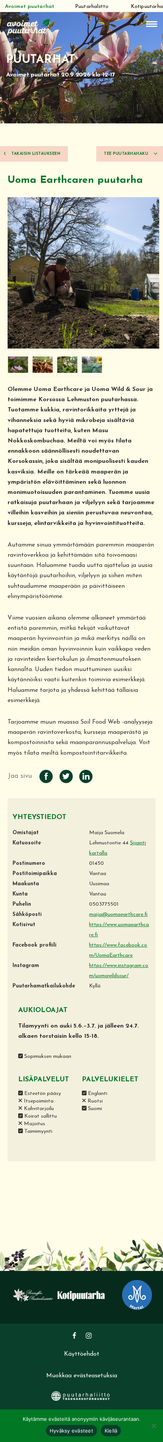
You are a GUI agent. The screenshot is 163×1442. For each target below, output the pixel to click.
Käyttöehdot (81, 1354)
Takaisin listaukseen (35, 154)
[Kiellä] (153, 1426)
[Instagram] (88, 1335)
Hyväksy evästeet (71, 1431)
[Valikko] (151, 24)
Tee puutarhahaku (127, 154)
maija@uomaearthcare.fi (118, 914)
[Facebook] (74, 1335)
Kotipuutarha (147, 6)
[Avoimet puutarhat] (28, 26)
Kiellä (111, 1431)
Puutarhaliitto (92, 6)
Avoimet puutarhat (29, 6)
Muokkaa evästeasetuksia (81, 1376)
